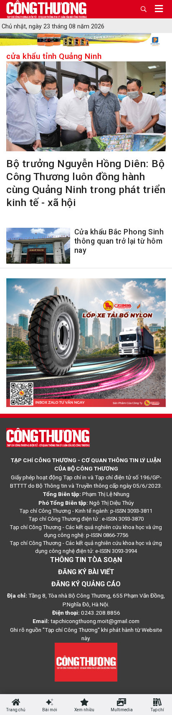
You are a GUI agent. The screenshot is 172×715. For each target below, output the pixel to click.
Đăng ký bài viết (86, 572)
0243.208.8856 (100, 612)
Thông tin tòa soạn (86, 560)
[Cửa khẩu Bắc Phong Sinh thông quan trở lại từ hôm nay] (38, 247)
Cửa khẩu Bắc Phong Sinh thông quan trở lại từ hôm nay (119, 241)
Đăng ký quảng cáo (86, 584)
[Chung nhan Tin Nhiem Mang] (86, 661)
